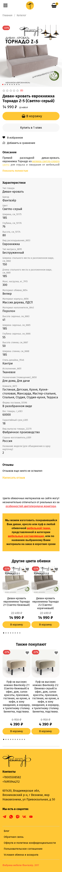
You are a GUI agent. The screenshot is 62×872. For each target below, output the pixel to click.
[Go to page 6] (15, 632)
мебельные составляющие (26, 536)
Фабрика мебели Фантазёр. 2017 (20, 865)
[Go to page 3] (8, 632)
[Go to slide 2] (4, 84)
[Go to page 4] (10, 632)
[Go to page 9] (22, 739)
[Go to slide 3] (7, 84)
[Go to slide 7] (16, 84)
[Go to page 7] (17, 632)
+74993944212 (11, 782)
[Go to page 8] (19, 632)
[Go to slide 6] (14, 84)
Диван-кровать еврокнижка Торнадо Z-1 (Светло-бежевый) (16, 601)
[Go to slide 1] (2, 84)
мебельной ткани (38, 528)
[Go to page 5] (12, 632)
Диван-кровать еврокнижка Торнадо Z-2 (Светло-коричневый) (45, 603)
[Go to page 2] (5, 632)
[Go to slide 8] (18, 84)
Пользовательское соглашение (23, 848)
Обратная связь (13, 836)
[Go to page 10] (24, 739)
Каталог (21, 15)
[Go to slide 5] (11, 84)
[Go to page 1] (3, 632)
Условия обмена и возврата (21, 854)
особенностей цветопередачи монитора (31, 506)
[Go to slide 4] (9, 84)
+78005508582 (11, 777)
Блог (6, 830)
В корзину (16, 624)
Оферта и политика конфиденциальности (30, 842)
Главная (7, 15)
